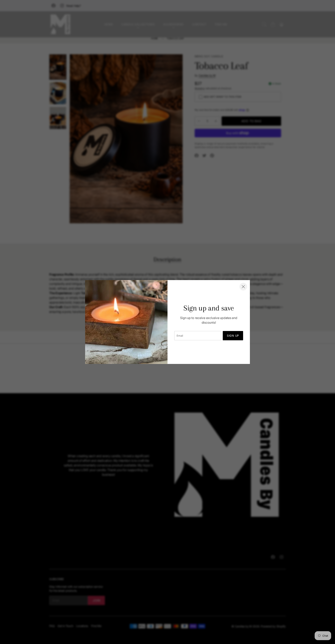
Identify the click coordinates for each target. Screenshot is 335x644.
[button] (243, 287)
